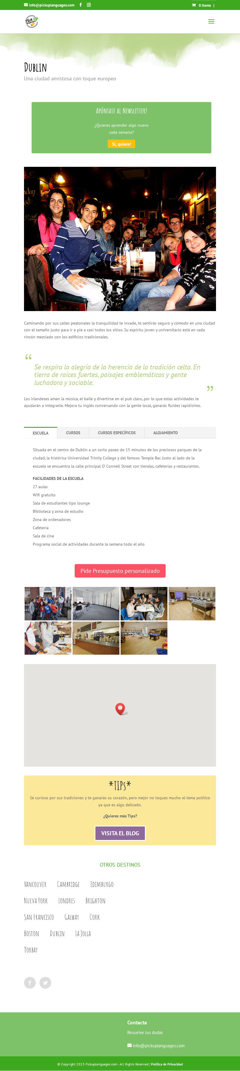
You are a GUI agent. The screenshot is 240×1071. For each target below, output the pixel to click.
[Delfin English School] (48, 620)
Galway (71, 916)
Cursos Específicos (117, 432)
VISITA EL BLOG (120, 833)
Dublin (57, 933)
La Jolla (83, 933)
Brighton (95, 900)
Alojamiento (165, 432)
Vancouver (35, 884)
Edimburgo (102, 884)
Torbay (31, 949)
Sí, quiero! (121, 144)
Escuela (40, 433)
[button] (122, 709)
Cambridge (68, 884)
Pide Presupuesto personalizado (120, 571)
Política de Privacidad (167, 1064)
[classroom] (96, 620)
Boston (31, 933)
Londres (66, 900)
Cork (95, 916)
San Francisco (39, 916)
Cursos (73, 432)
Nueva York (36, 900)
